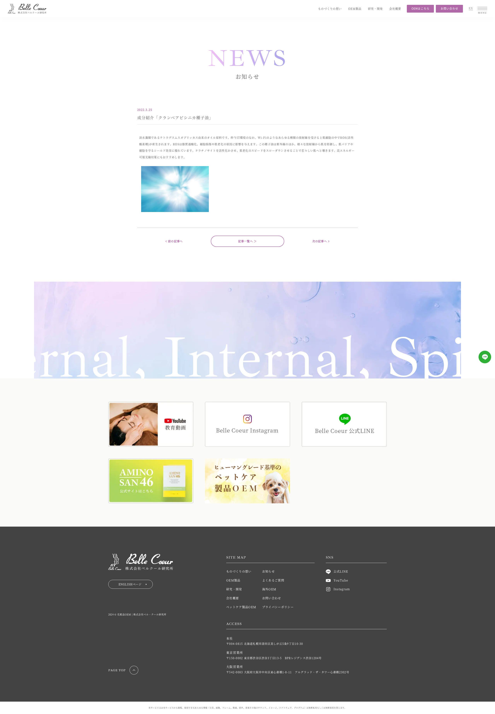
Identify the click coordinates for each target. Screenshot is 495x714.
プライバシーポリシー (278, 607)
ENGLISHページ (130, 584)
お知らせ (268, 571)
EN (471, 8)
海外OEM (269, 589)
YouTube (341, 580)
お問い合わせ (449, 8)
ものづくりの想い (330, 8)
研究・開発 (375, 8)
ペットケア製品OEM (241, 607)
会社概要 (395, 8)
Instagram (342, 589)
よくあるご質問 (273, 580)
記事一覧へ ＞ (247, 241)
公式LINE (341, 571)
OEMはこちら (420, 8)
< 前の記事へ (174, 241)
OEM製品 (354, 8)
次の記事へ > (321, 241)
